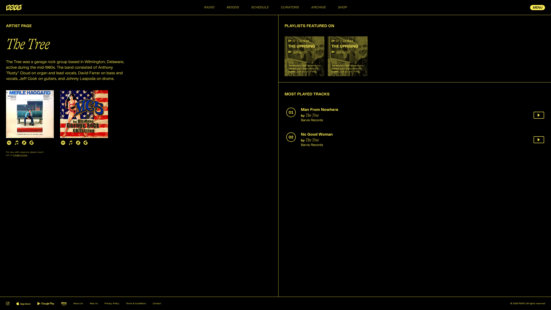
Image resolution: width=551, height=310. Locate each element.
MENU (538, 7)
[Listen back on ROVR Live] (539, 115)
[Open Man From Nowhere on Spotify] (9, 143)
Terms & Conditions (136, 303)
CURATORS (290, 7)
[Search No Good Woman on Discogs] (78, 143)
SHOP (342, 7)
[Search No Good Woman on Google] (85, 143)
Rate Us (94, 303)
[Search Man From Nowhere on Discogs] (24, 143)
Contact (157, 303)
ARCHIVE (318, 7)
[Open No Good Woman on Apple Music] (70, 143)
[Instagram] (7, 303)
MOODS (233, 7)
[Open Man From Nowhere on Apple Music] (16, 143)
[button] (304, 56)
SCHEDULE (260, 7)
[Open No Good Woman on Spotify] (63, 143)
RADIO (209, 7)
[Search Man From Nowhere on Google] (31, 143)
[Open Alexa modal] (64, 303)
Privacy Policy (112, 303)
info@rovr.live (20, 155)
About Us (78, 303)
